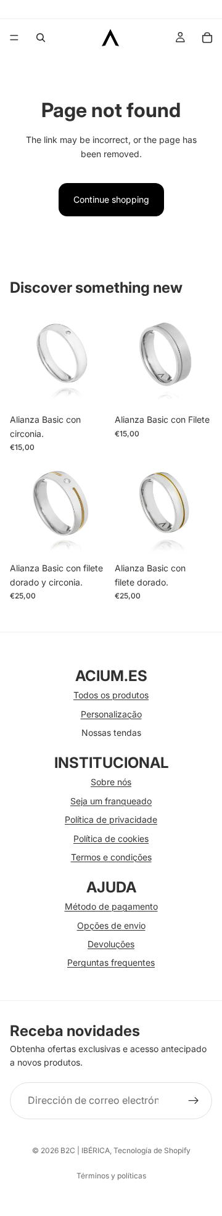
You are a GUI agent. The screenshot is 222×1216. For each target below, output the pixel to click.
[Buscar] (40, 37)
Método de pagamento (111, 906)
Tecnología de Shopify (152, 1150)
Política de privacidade (111, 819)
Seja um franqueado (111, 801)
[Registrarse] (194, 1101)
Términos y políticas (111, 1175)
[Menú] (14, 37)
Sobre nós (111, 782)
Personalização (111, 714)
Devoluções (111, 944)
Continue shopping (111, 199)
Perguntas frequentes (111, 962)
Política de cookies (111, 838)
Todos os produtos (111, 695)
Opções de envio (111, 925)
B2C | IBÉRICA (85, 1150)
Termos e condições (111, 857)
